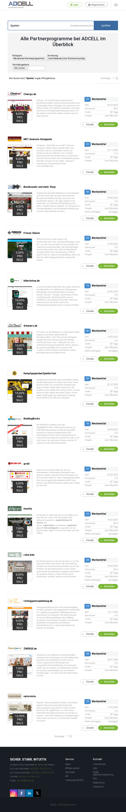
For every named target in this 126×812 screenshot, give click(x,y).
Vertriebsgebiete (20, 64)
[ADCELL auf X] (37, 793)
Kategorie (17, 55)
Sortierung (52, 55)
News (68, 764)
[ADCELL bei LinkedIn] (29, 793)
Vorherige (105, 78)
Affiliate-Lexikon (72, 768)
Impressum (98, 786)
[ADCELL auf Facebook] (21, 793)
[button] (106, 25)
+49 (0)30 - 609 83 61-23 (42, 772)
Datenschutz (99, 782)
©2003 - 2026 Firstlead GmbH (63, 805)
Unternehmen (99, 764)
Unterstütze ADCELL (74, 780)
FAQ (95, 778)
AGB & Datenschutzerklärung (103, 773)
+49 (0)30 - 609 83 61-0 (40, 768)
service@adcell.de (25, 780)
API (66, 776)
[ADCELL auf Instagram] (13, 793)
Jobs (95, 768)
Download (70, 772)
